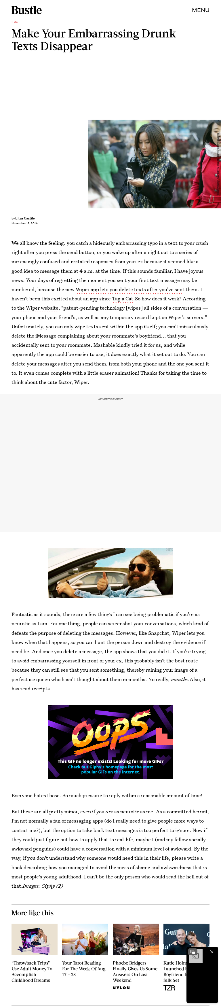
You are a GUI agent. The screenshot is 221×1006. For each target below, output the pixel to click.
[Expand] (192, 951)
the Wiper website (37, 307)
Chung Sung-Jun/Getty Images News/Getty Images (218, 164)
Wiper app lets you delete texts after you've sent (130, 289)
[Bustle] (27, 10)
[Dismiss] (211, 951)
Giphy (48, 885)
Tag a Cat (122, 298)
